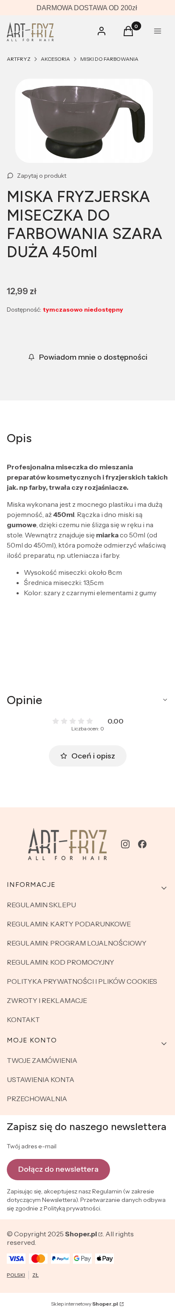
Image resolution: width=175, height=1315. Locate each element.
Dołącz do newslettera (58, 1169)
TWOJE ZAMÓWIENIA (42, 1060)
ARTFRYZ (19, 59)
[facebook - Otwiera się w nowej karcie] (142, 844)
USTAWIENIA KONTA (40, 1079)
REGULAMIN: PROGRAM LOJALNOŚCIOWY (77, 943)
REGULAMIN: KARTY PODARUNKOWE (69, 924)
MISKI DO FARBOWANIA (109, 59)
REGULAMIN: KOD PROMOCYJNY (60, 962)
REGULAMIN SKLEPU (41, 904)
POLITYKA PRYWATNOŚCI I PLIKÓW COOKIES (82, 981)
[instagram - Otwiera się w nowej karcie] (125, 844)
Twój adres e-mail (31, 1146)
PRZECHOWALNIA (37, 1098)
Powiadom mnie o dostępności (93, 357)
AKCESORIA (55, 59)
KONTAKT (23, 1019)
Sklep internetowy (84, 1304)
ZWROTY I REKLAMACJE (47, 1000)
